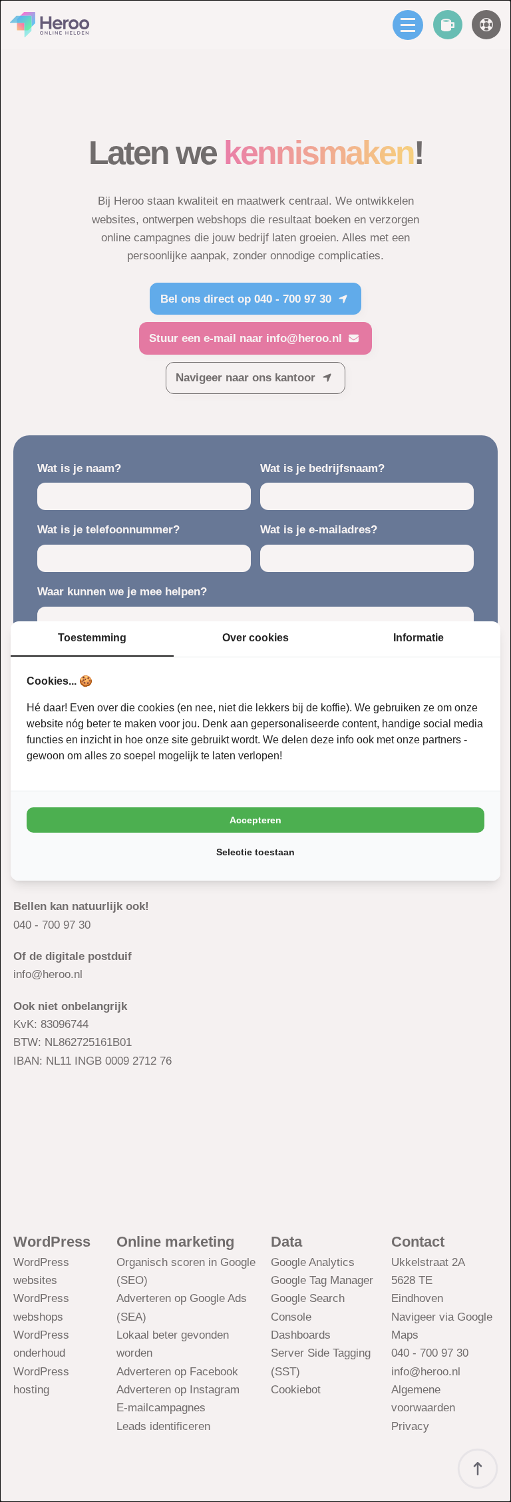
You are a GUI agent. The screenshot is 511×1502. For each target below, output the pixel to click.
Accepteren (255, 820)
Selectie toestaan (255, 852)
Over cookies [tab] (255, 637)
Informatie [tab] (418, 637)
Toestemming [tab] (92, 637)
